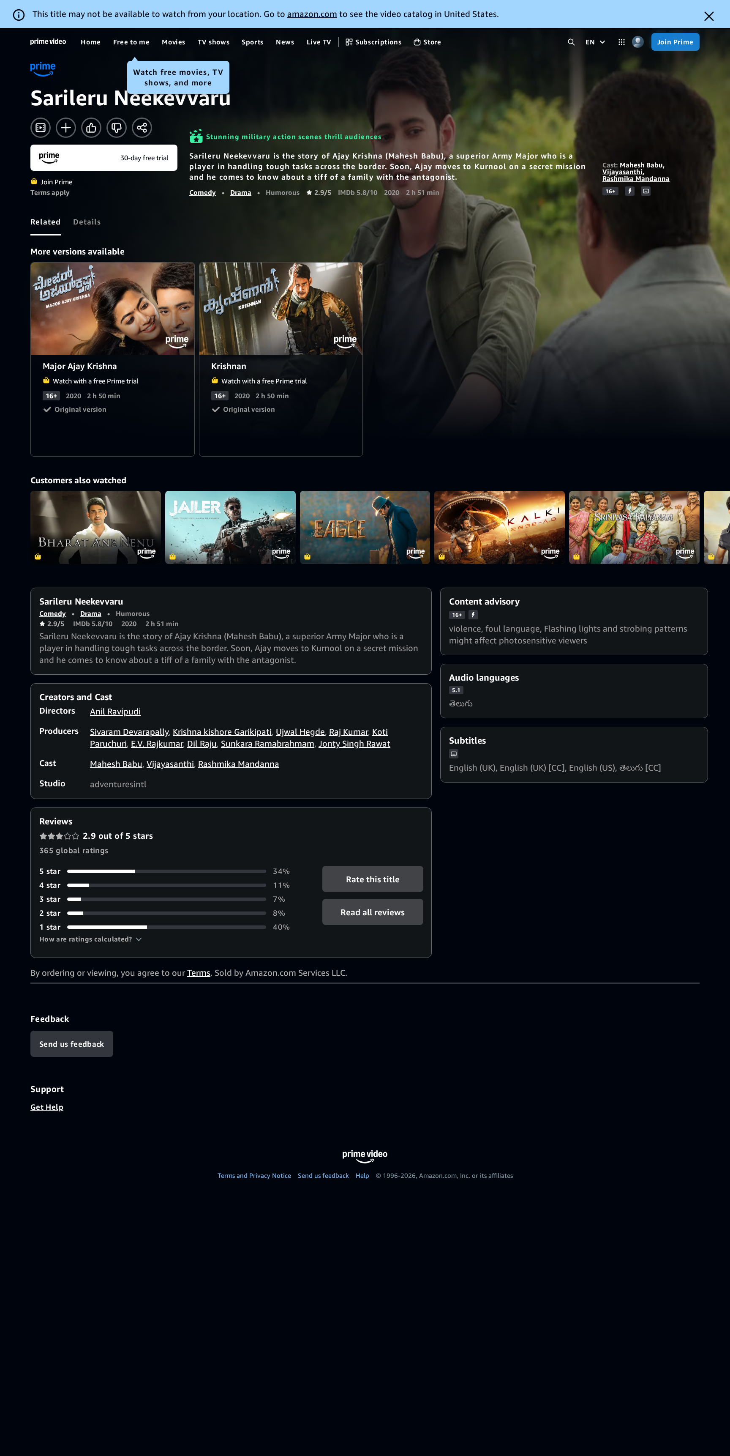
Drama (240, 192)
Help (362, 1175)
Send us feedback (323, 1175)
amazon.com (312, 14)
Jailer (230, 527)
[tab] (45, 221)
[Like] (91, 128)
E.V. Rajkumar (157, 743)
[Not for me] (116, 128)
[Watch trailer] (40, 128)
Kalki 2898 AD (499, 527)
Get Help (46, 1106)
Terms (198, 972)
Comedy (202, 192)
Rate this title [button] (373, 879)
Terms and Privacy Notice (254, 1175)
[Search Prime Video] (571, 42)
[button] (90, 939)
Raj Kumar (348, 731)
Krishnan (281, 309)
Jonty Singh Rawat (354, 743)
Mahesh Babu (641, 165)
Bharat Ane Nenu (95, 527)
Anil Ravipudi (115, 711)
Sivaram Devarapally (129, 731)
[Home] (48, 41)
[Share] (142, 128)
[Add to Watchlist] (66, 128)
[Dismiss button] (709, 16)
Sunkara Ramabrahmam (267, 743)
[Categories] (621, 42)
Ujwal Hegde (300, 731)
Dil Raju (202, 743)
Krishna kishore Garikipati (222, 731)
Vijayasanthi (622, 171)
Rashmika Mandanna (636, 178)
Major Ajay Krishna (113, 309)
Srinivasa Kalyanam (634, 527)
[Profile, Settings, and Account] (638, 42)
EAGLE (365, 527)
